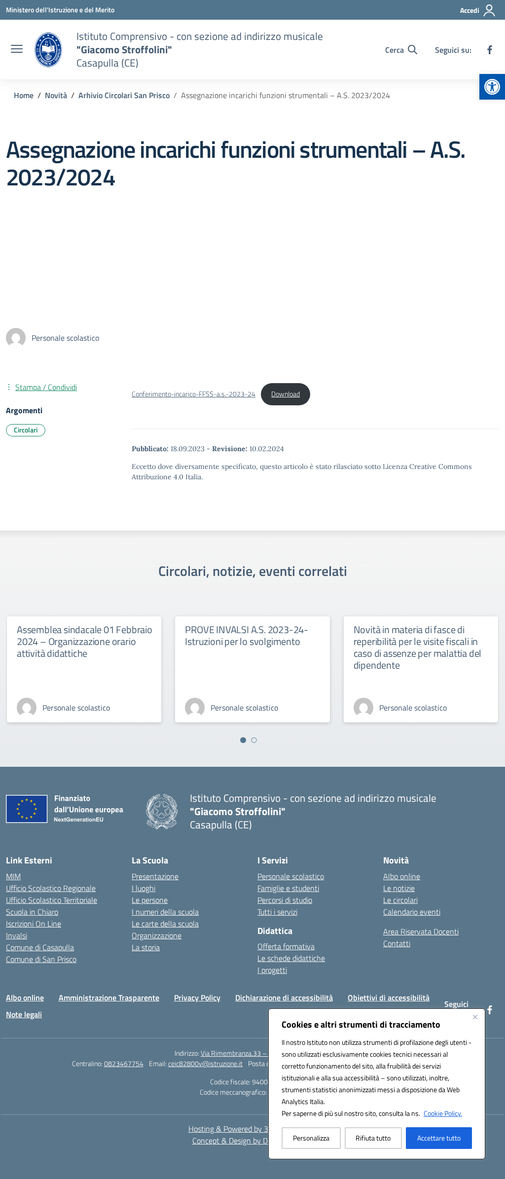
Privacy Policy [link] (197, 997)
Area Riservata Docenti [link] (421, 931)
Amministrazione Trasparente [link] (109, 997)
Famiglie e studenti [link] (288, 888)
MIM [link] (13, 876)
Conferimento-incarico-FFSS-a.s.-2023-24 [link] (193, 394)
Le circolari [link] (400, 900)
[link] (492, 87)
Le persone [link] (150, 900)
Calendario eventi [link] (411, 912)
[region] (376, 1083)
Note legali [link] (24, 1014)
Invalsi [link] (16, 935)
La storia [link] (146, 947)
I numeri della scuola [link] (165, 912)
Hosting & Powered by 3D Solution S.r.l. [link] (252, 1129)
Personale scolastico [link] (290, 876)
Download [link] (285, 394)
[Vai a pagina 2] (254, 740)
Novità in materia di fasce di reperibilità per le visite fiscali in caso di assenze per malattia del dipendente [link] (418, 647)
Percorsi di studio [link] (284, 900)
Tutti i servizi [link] (277, 912)
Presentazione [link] (155, 876)
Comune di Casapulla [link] (40, 947)
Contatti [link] (396, 943)
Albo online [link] (401, 876)
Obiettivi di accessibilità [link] (389, 997)
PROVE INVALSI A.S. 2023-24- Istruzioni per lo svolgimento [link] (246, 635)
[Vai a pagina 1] (243, 740)
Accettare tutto (439, 1138)
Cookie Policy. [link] (443, 1113)
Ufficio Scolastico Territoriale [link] (51, 900)
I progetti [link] (272, 970)
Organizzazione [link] (156, 935)
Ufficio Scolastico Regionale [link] (51, 888)
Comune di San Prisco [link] (41, 959)
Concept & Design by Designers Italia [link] (252, 1140)
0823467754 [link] (124, 1063)
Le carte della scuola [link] (165, 923)
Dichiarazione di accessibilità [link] (284, 997)
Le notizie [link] (399, 888)
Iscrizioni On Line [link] (33, 923)
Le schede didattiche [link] (291, 958)
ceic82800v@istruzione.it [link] (205, 1063)
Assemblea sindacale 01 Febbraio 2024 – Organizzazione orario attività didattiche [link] (84, 641)
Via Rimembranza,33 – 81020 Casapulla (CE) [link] (265, 1053)
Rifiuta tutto (373, 1138)
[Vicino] (475, 1017)
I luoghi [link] (143, 888)
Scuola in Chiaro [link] (32, 912)
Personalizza (311, 1138)
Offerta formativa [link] (286, 946)
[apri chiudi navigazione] (17, 50)
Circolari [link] (25, 430)
